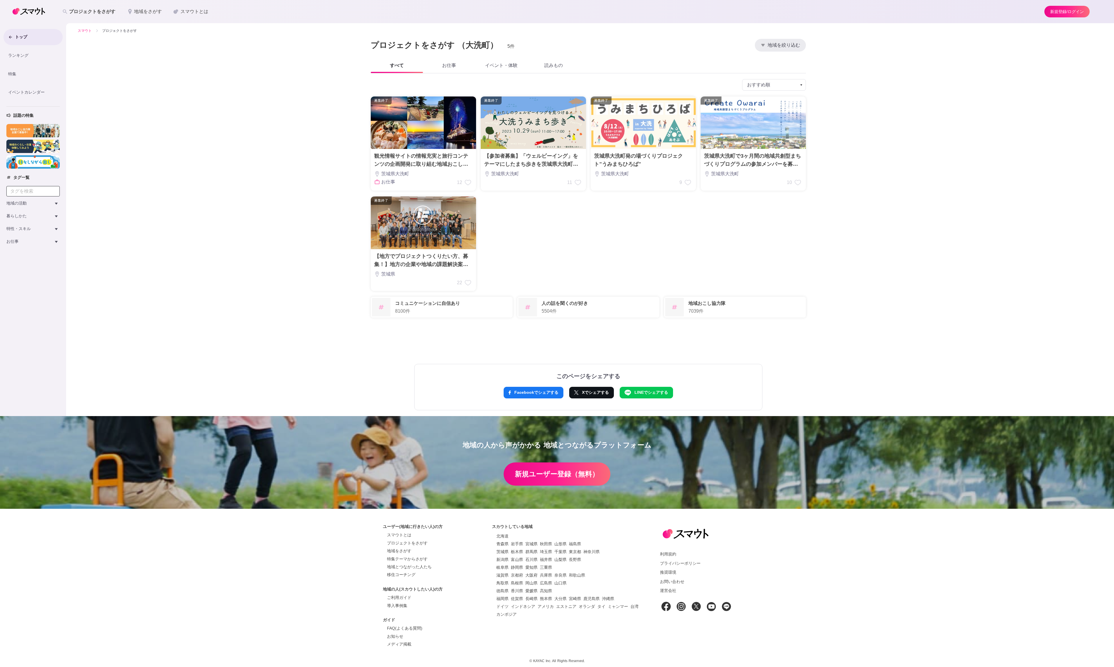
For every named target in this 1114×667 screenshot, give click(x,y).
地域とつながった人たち (409, 566)
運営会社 (668, 590)
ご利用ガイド (399, 597)
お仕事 (12, 241)
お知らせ (395, 636)
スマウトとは (399, 535)
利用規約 (668, 554)
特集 (12, 74)
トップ (21, 36)
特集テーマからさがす (407, 559)
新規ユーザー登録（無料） (557, 474)
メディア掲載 (399, 644)
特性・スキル (18, 228)
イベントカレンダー (26, 92)
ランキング (18, 55)
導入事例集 (397, 605)
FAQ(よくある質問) (404, 628)
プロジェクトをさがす (407, 543)
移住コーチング (401, 574)
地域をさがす (399, 550)
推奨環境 (668, 572)
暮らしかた (16, 216)
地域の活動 (16, 203)
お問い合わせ (672, 581)
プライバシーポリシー (680, 563)
